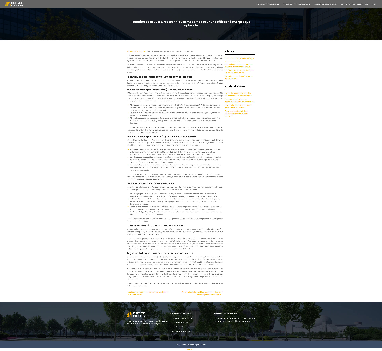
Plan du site (191, 350)
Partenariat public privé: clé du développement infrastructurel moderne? (236, 113)
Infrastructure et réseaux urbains (296, 4)
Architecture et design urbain (325, 4)
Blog (374, 4)
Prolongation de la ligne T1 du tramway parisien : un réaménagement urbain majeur (201, 293)
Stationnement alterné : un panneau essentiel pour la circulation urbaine (148, 293)
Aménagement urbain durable (268, 4)
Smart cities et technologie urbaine (355, 4)
